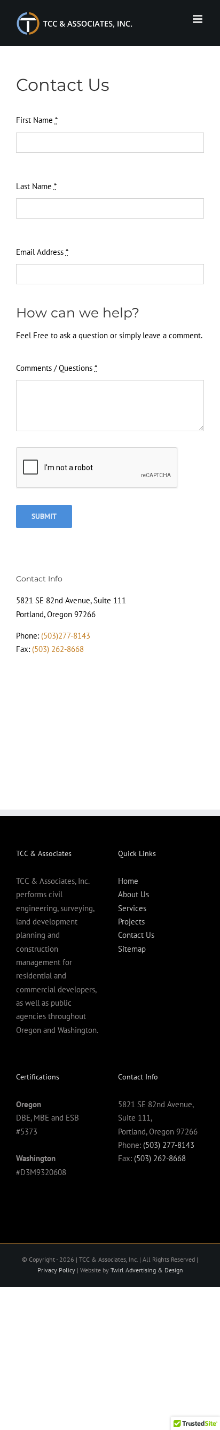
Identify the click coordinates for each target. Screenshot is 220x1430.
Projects (131, 921)
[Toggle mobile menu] (198, 19)
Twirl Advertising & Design (147, 1270)
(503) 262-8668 (58, 649)
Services (132, 908)
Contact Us (136, 935)
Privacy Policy (56, 1270)
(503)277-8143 (65, 636)
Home (128, 881)
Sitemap (132, 949)
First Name (37, 120)
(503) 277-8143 (168, 1145)
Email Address (42, 252)
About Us (133, 894)
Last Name (36, 186)
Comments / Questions (56, 368)
